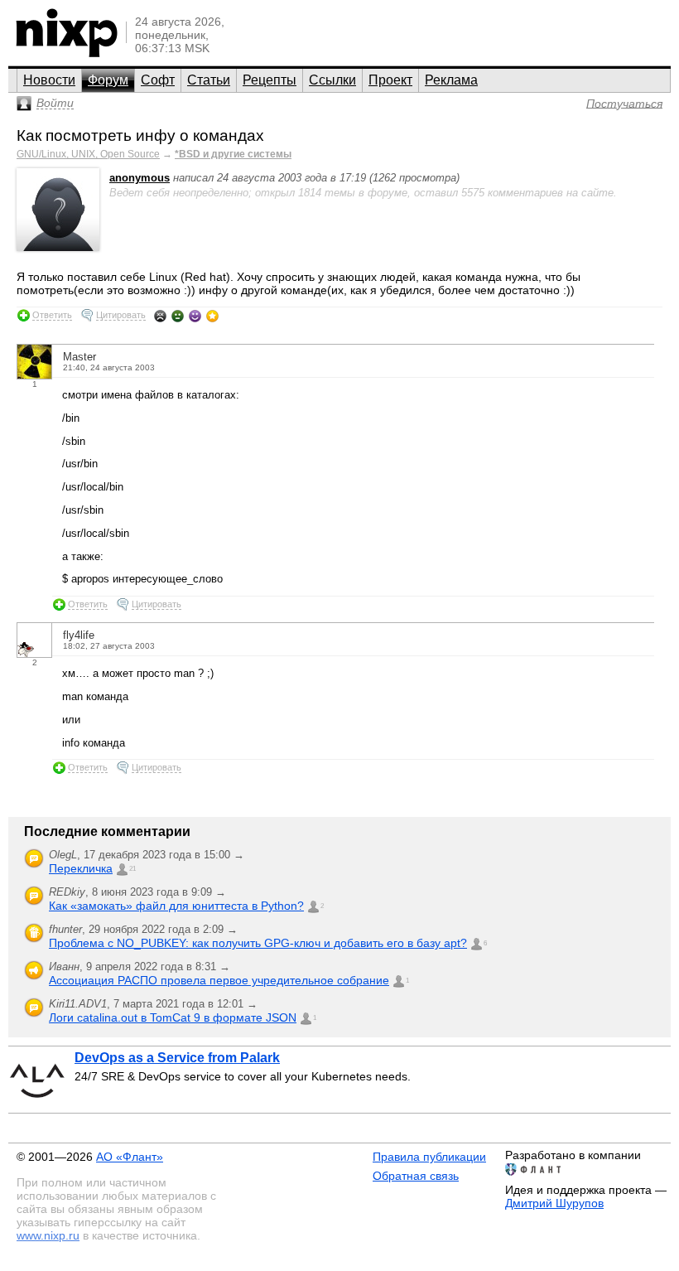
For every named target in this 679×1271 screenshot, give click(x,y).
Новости (49, 80)
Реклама (451, 80)
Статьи (208, 80)
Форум (108, 80)
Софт (158, 80)
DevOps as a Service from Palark (177, 1058)
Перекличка (81, 868)
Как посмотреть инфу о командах (140, 135)
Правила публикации (429, 1156)
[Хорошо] (195, 315)
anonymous (139, 178)
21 (132, 868)
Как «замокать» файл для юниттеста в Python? (176, 905)
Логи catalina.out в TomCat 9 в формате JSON (172, 1017)
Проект (390, 80)
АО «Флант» (129, 1156)
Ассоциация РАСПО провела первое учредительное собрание (219, 980)
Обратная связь (416, 1175)
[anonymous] (58, 247)
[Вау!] (212, 315)
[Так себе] (177, 315)
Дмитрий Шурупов (554, 1203)
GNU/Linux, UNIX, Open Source (88, 154)
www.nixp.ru (48, 1235)
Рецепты (269, 80)
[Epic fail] (160, 315)
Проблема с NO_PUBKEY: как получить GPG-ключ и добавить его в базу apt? (258, 943)
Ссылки (332, 80)
